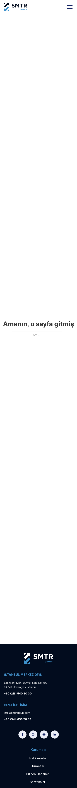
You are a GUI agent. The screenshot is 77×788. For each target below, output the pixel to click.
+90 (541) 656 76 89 (17, 719)
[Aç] (70, 7)
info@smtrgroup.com (17, 712)
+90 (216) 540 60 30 (18, 693)
